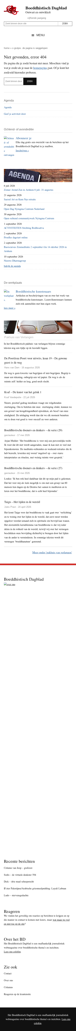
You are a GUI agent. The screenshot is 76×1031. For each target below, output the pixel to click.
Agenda (7, 107)
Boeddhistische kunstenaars (33, 291)
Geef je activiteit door (15, 113)
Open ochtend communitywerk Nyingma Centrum (29, 218)
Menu (40, 35)
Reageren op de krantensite (17, 994)
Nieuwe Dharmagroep (15, 260)
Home (7, 48)
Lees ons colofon (12, 951)
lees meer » (9, 308)
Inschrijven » (22, 150)
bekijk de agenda (12, 266)
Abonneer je (23, 138)
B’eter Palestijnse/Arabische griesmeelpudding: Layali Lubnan (35, 888)
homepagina (40, 68)
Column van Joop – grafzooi (18, 867)
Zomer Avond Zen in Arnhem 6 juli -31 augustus (28, 189)
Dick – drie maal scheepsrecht (19, 881)
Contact (7, 973)
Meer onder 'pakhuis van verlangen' (52, 552)
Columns (8, 987)
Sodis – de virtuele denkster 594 (20, 874)
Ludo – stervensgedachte (16, 895)
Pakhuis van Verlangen (18, 337)
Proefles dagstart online (16, 237)
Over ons (8, 980)
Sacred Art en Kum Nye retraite (20, 199)
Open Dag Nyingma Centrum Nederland (24, 209)
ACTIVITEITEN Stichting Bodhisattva (24, 228)
